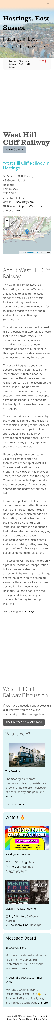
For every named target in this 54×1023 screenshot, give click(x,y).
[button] (48, 4)
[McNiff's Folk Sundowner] (27, 892)
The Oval (14, 866)
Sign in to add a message (23, 722)
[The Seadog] (27, 755)
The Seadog (12, 771)
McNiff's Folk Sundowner (21, 908)
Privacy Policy (40, 1019)
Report (42, 61)
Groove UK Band (15, 947)
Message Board (20, 938)
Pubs (21, 804)
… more (22, 968)
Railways (29, 611)
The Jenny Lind (18, 925)
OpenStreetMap (33, 252)
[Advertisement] (27, 100)
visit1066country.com (20, 202)
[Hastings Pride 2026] (27, 838)
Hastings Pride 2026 (17, 854)
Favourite (14, 149)
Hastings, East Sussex (26, 22)
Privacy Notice (25, 1019)
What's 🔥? (16, 817)
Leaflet (22, 252)
